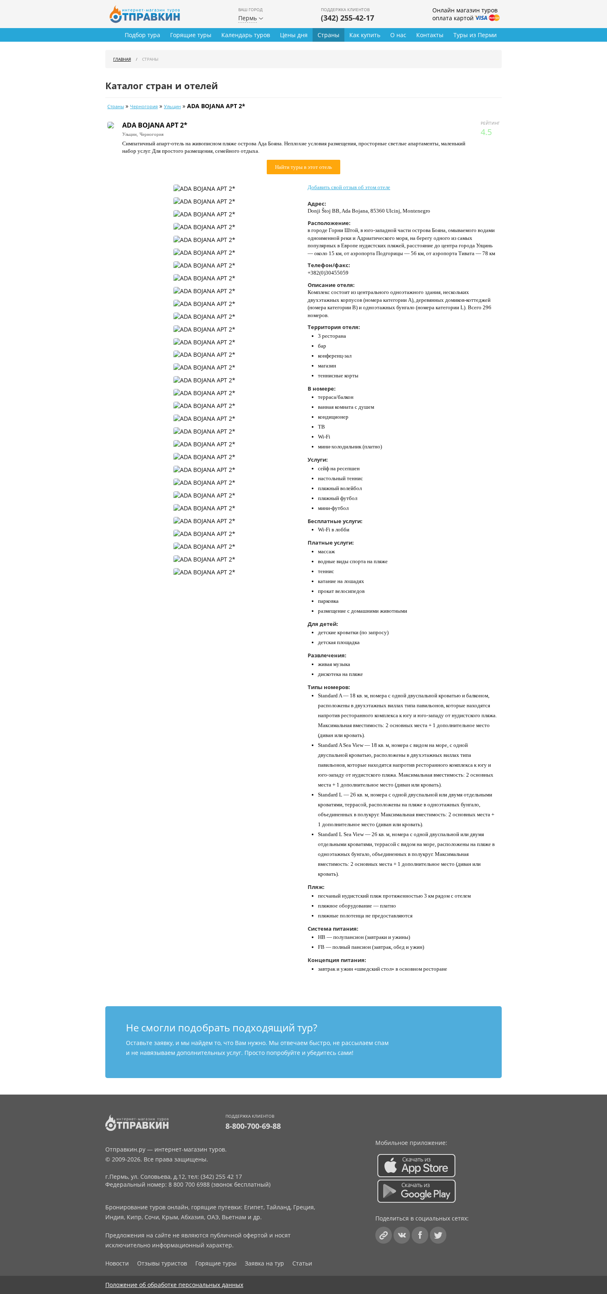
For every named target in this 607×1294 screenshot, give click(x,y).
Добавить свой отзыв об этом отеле (349, 187)
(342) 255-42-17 (347, 18)
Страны (328, 35)
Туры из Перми (475, 35)
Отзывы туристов (162, 1263)
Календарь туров (245, 35)
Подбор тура (142, 35)
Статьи (302, 1263)
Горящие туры (190, 35)
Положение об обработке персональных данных (174, 1285)
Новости (117, 1263)
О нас (398, 35)
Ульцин (172, 106)
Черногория (144, 106)
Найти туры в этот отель (303, 167)
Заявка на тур (264, 1263)
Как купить (364, 35)
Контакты (429, 35)
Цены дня (294, 35)
